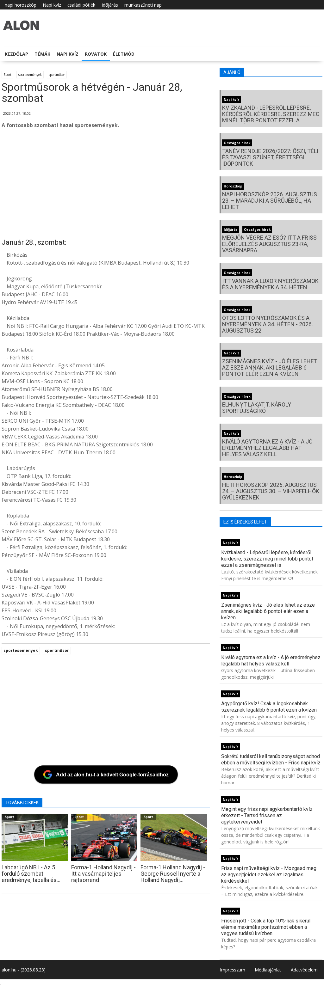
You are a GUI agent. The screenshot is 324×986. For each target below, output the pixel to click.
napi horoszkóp (20, 5)
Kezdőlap (16, 54)
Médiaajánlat (268, 970)
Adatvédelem (304, 970)
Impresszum (232, 970)
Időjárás (110, 5)
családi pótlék (81, 5)
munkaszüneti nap (143, 5)
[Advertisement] (161, 184)
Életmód (123, 54)
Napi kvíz (52, 5)
